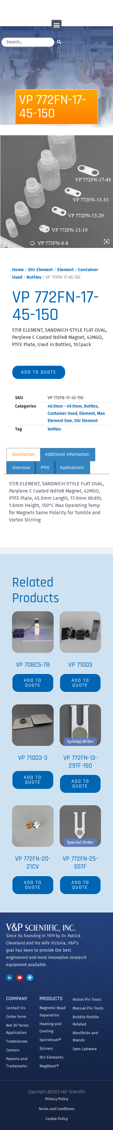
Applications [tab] (72, 468)
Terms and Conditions (56, 1109)
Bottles (34, 277)
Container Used (62, 413)
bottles (54, 429)
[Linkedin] (9, 977)
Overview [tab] (21, 468)
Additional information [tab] (67, 454)
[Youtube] (19, 977)
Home (18, 269)
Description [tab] (23, 454)
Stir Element (40, 269)
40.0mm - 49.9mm (65, 406)
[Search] (60, 42)
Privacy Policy (56, 1099)
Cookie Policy (57, 1119)
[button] (56, 25)
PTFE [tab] (45, 468)
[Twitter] (30, 977)
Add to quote (38, 372)
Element (65, 269)
